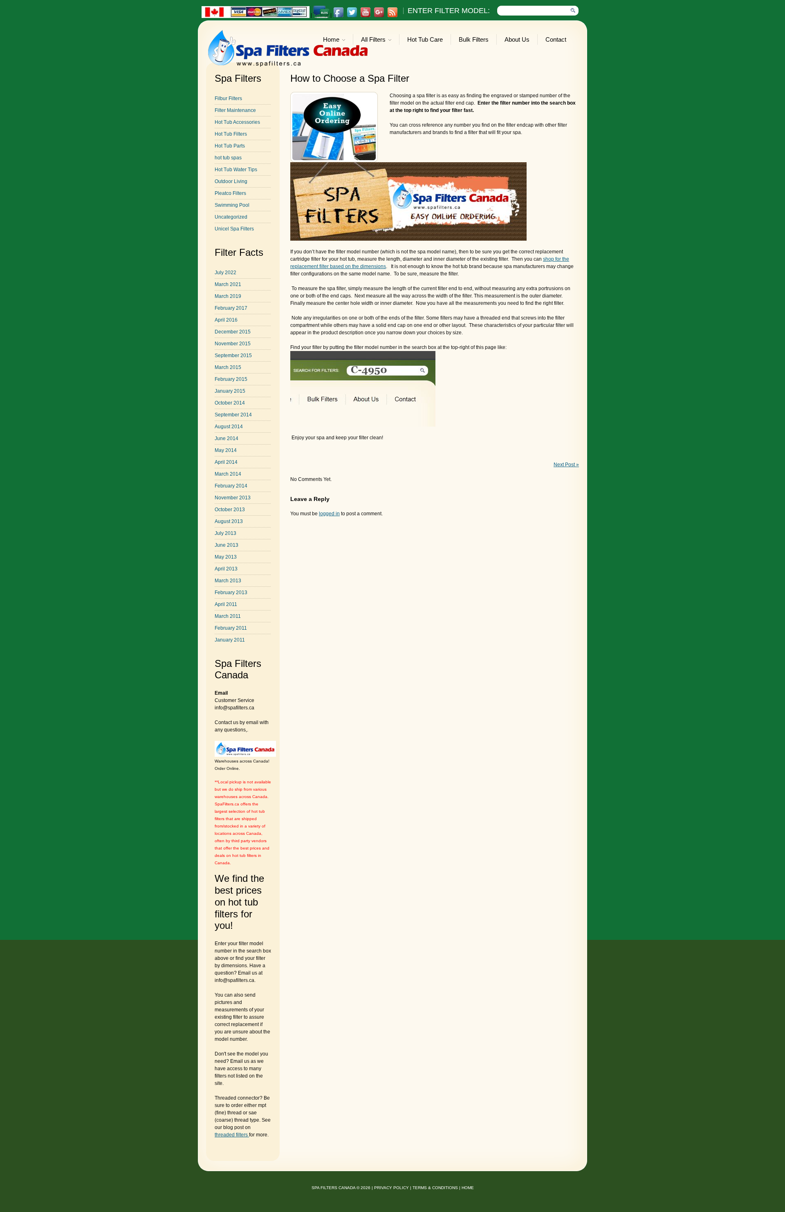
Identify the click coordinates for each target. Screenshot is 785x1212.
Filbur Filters (228, 98)
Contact (555, 39)
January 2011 (230, 640)
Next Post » (566, 464)
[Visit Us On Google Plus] (379, 16)
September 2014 (233, 415)
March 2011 (228, 616)
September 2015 (233, 355)
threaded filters (232, 1135)
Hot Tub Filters (231, 134)
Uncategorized (231, 217)
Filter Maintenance (235, 110)
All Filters (373, 40)
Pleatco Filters (230, 193)
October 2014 (230, 403)
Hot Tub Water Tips (236, 169)
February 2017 (231, 308)
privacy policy (391, 1187)
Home (331, 40)
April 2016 (226, 320)
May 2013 (226, 557)
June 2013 (226, 545)
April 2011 (226, 604)
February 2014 (231, 486)
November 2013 (233, 498)
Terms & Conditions (435, 1187)
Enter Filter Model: (449, 11)
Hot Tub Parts (230, 146)
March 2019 (228, 296)
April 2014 (226, 462)
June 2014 (226, 438)
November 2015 (233, 344)
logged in (329, 514)
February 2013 (231, 592)
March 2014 (228, 474)
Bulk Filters (474, 39)
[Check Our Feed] (392, 16)
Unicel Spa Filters (234, 229)
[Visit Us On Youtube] (365, 16)
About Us (517, 39)
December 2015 (233, 332)
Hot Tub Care (425, 39)
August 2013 (229, 521)
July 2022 (225, 272)
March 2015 (228, 367)
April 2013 (226, 569)
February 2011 (231, 628)
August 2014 (229, 426)
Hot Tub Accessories (237, 122)
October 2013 (230, 509)
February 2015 (231, 379)
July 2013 (225, 533)
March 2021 (228, 284)
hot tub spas (228, 158)
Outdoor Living (231, 181)
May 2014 (226, 450)
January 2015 (230, 391)
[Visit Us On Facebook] (338, 16)
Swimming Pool (232, 205)
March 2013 (228, 581)
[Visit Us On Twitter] (352, 16)
